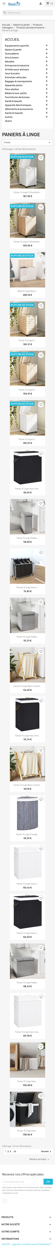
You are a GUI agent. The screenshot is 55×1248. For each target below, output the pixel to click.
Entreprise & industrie (17, 65)
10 (15, 1151)
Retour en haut (40, 1159)
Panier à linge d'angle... (27, 834)
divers (8, 121)
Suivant (46, 1151)
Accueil (12, 39)
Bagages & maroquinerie (18, 81)
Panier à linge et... (27, 340)
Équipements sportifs (17, 45)
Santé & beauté (13, 101)
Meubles (9, 61)
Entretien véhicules (16, 77)
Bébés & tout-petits (16, 93)
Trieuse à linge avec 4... (27, 587)
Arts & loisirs (12, 57)
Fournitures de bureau (17, 97)
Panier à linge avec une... (27, 488)
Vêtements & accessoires (19, 109)
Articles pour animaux (17, 69)
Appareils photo (13, 85)
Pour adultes (12, 89)
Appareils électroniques (18, 105)
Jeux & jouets (12, 73)
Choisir (27, 142)
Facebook (4, 1201)
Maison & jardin (13, 49)
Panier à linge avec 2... (27, 883)
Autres (9, 117)
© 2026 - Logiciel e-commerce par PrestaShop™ (26, 1244)
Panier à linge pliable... (27, 538)
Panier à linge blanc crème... (27, 686)
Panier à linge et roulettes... (27, 192)
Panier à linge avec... (27, 1081)
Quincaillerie (12, 53)
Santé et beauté (14, 113)
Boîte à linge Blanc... (27, 291)
